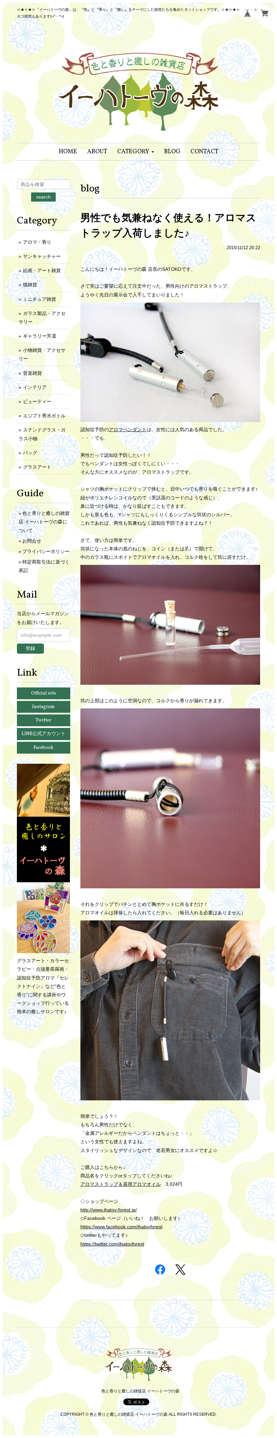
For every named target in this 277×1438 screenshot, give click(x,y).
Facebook (43, 747)
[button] (135, 151)
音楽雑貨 (32, 373)
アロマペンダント (128, 429)
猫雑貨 (30, 284)
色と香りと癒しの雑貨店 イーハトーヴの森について (44, 522)
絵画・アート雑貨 (42, 270)
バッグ (30, 452)
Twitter (43, 720)
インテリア (35, 387)
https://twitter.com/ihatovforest (112, 1244)
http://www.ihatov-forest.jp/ (108, 1209)
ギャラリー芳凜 (39, 336)
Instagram (43, 707)
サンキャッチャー (42, 256)
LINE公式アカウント (44, 734)
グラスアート (37, 467)
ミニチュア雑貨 (39, 299)
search (43, 197)
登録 (30, 648)
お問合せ (31, 541)
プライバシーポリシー (46, 551)
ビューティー (37, 401)
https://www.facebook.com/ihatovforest (121, 1226)
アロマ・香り (37, 242)
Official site (43, 693)
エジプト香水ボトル (44, 415)
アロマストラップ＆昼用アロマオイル (120, 1184)
